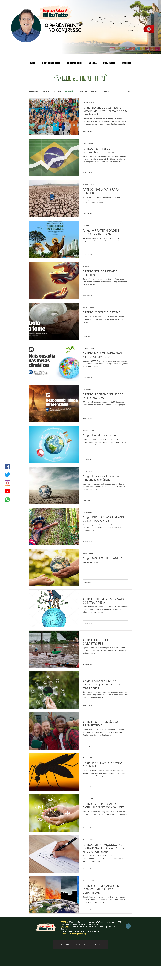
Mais (105, 91)
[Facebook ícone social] (7, 466)
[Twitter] (7, 475)
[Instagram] (7, 483)
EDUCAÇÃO (69, 91)
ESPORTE (95, 91)
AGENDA (45, 91)
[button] (129, 91)
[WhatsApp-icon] (7, 499)
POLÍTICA (57, 91)
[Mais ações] (127, 102)
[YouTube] (7, 491)
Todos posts (33, 91)
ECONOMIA (82, 91)
